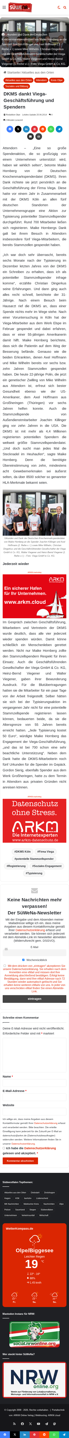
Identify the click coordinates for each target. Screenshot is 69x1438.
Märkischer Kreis (31, 1204)
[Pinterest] (34, 129)
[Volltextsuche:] (64, 8)
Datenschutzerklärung (30, 930)
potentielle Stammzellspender (35, 858)
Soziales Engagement (47, 866)
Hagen (7, 1198)
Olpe (61, 1204)
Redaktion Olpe (13, 115)
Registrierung (17, 866)
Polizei (7, 1210)
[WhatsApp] (51, 129)
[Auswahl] (4, 8)
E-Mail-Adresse (14, 1091)
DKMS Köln (23, 851)
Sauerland (20, 1210)
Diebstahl (35, 1192)
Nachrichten (49, 1204)
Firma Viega (46, 851)
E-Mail (34, 947)
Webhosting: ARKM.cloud (47, 1415)
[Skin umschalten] (59, 8)
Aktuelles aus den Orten (38, 72)
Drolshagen (49, 1192)
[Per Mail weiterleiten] (30, 136)
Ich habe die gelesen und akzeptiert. (29, 1151)
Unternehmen (10, 1215)
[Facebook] (10, 129)
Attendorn (41, 80)
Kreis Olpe (56, 80)
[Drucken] (38, 136)
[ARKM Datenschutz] (34, 820)
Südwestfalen (47, 1210)
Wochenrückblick (36, 959)
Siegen (32, 1210)
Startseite (13, 72)
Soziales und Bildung (16, 86)
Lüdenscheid (42, 1198)
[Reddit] (42, 129)
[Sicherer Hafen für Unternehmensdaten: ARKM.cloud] (34, 596)
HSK (17, 1198)
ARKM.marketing (34, 572)
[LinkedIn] (26, 129)
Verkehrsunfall (28, 1215)
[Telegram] (59, 129)
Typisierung (34, 873)
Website (8, 1105)
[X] (18, 129)
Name (8, 1076)
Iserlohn (27, 1198)
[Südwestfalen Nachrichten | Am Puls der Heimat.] (20, 7)
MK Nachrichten (11, 1204)
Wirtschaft (43, 1215)
